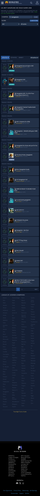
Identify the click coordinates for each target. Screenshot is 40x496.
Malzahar (14, 385)
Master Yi (14, 390)
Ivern (13, 308)
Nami (22, 298)
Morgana (14, 404)
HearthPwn (24, 467)
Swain (23, 403)
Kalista (14, 330)
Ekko (4, 372)
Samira (23, 366)
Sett (22, 376)
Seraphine (24, 373)
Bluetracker (24, 466)
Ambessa (5, 310)
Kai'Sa (14, 328)
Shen (22, 380)
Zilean (32, 398)
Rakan (23, 339)
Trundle (33, 319)
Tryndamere (34, 322)
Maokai (14, 387)
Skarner (23, 393)
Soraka (23, 400)
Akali (4, 303)
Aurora (5, 329)
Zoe (32, 400)
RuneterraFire (12, 464)
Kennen (14, 348)
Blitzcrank (5, 339)
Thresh (33, 314)
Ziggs (32, 395)
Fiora (4, 384)
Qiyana (23, 334)
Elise (4, 374)
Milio (13, 395)
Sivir (22, 391)
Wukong (33, 363)
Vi (31, 348)
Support (21, 493)
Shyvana (23, 383)
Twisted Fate (33, 325)
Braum (5, 344)
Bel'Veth (5, 337)
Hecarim (5, 406)
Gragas (5, 399)
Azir (4, 332)
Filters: (4, 20)
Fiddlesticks (6, 381)
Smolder (23, 395)
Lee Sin (14, 362)
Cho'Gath (5, 357)
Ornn (22, 324)
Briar (4, 347)
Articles (27, 493)
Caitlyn (5, 349)
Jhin (13, 320)
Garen (4, 394)
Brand (4, 342)
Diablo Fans (24, 469)
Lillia (13, 368)
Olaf (22, 319)
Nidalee (23, 308)
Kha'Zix (14, 350)
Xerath (32, 368)
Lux (13, 380)
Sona (22, 398)
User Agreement (7, 490)
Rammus (23, 342)
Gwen (4, 404)
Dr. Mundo (6, 367)
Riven (22, 358)
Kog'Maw (14, 357)
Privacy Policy (17, 490)
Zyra (32, 403)
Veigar (32, 341)
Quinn (23, 337)
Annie (4, 318)
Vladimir (33, 356)
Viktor (32, 353)
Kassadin (14, 338)
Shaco (23, 378)
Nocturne (24, 313)
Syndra (33, 298)
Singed (23, 385)
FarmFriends (12, 471)
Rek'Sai (23, 344)
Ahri (4, 300)
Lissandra (14, 370)
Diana (4, 364)
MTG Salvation (25, 456)
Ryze (22, 363)
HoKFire (23, 476)
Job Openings (33, 490)
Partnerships (14, 493)
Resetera (10, 469)
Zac (32, 388)
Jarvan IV (14, 313)
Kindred (14, 353)
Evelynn (5, 376)
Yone (32, 376)
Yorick (32, 378)
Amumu (5, 313)
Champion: (5, 17)
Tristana (33, 317)
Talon (32, 307)
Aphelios (5, 320)
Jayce (13, 318)
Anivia (4, 315)
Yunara (33, 380)
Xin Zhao (33, 371)
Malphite (14, 382)
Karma (14, 333)
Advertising (25, 490)
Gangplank (6, 391)
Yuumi (32, 383)
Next (36, 289)
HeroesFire (11, 474)
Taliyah (33, 304)
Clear (35, 17)
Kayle (13, 343)
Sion (22, 388)
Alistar (4, 308)
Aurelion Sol (5, 326)
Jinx (13, 323)
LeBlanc (14, 360)
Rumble (23, 360)
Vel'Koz (33, 343)
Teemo (33, 312)
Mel (13, 392)
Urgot (32, 333)
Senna (23, 371)
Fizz (4, 386)
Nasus (23, 300)
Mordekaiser (15, 401)
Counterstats (12, 461)
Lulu (13, 377)
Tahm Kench (32, 301)
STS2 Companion (26, 472)
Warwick (33, 360)
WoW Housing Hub (26, 461)
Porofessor (11, 459)
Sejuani (23, 368)
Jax (13, 315)
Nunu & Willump (23, 316)
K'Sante (14, 325)
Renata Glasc (23, 350)
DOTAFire (11, 467)
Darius (5, 361)
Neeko (23, 305)
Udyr (32, 331)
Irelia (13, 305)
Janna (13, 310)
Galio (4, 389)
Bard (4, 334)
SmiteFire (11, 466)
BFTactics (11, 476)
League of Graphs (13, 457)
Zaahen (33, 385)
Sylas (22, 405)
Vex (32, 346)
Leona (14, 365)
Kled (13, 355)
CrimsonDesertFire (26, 474)
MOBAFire (11, 456)
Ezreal (4, 379)
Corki (4, 359)
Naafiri (14, 406)
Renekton (24, 353)
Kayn (13, 345)
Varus (32, 336)
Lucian (14, 375)
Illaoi (13, 303)
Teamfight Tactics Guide (20, 411)
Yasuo (32, 373)
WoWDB (23, 459)
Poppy (23, 329)
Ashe (4, 323)
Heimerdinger (16, 298)
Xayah (32, 366)
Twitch (32, 328)
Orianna (23, 322)
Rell (22, 347)
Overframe (24, 471)
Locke (13, 372)
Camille (5, 352)
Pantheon (24, 327)
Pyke (22, 332)
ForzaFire (11, 472)
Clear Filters (34, 20)
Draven (5, 369)
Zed (32, 391)
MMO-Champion (25, 462)
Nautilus (23, 303)
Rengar (23, 356)
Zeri (32, 393)
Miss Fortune (14, 398)
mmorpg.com (24, 464)
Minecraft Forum (25, 457)
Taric (32, 309)
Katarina (14, 340)
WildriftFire (11, 462)
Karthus (14, 335)
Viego (32, 351)
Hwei (13, 300)
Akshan (5, 305)
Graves (5, 401)
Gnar (4, 396)
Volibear (33, 358)
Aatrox (5, 298)
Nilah (22, 310)
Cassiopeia (6, 354)
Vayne (32, 338)
